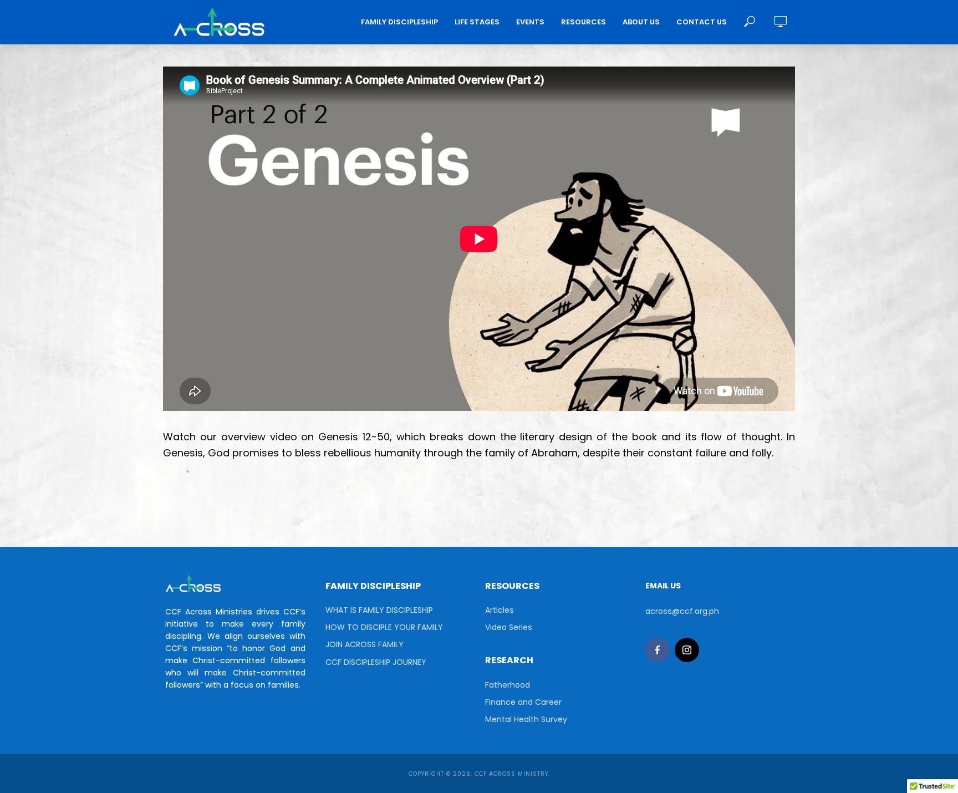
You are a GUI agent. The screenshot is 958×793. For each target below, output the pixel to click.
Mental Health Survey (526, 719)
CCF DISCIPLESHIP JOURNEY (375, 662)
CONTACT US (701, 22)
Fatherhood (507, 684)
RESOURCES (583, 22)
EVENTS (530, 22)
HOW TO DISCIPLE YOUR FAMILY (384, 627)
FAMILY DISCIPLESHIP (399, 22)
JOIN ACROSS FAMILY (364, 644)
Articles (499, 610)
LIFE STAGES (477, 22)
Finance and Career (523, 702)
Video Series (508, 627)
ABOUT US (641, 22)
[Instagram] (687, 650)
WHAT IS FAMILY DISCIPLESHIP (379, 610)
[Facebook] (657, 650)
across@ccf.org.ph (682, 611)
